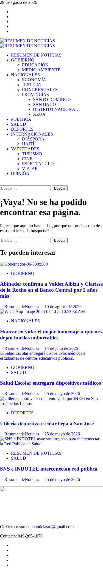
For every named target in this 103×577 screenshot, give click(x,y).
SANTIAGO (44, 104)
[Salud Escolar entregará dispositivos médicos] (51, 358)
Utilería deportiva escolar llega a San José (47, 423)
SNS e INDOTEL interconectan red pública (49, 469)
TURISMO (32, 153)
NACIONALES (25, 74)
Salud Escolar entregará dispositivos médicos (50, 383)
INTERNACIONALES (32, 134)
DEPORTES (22, 129)
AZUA (39, 114)
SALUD (18, 124)
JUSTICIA (31, 84)
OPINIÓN (20, 173)
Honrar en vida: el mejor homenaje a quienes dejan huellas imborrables (51, 334)
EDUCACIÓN (35, 65)
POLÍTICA (21, 119)
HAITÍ (28, 144)
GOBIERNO (22, 60)
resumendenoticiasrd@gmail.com (45, 526)
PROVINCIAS (35, 94)
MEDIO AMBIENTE (41, 69)
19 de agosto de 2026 (63, 306)
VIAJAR (30, 168)
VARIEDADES (25, 149)
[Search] (1, 183)
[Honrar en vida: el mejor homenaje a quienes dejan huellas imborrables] (42, 311)
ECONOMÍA (34, 79)
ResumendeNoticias (22, 306)
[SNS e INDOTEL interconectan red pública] (51, 443)
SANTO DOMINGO (52, 99)
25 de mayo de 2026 (62, 393)
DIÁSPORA (33, 139)
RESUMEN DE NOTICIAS (36, 55)
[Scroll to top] (1, 574)
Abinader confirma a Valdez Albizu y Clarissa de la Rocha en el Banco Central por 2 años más (51, 290)
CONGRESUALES (40, 89)
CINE (27, 158)
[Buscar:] (26, 188)
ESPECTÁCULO (38, 163)
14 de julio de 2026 (61, 348)
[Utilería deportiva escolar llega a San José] (51, 403)
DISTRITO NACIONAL (55, 109)
